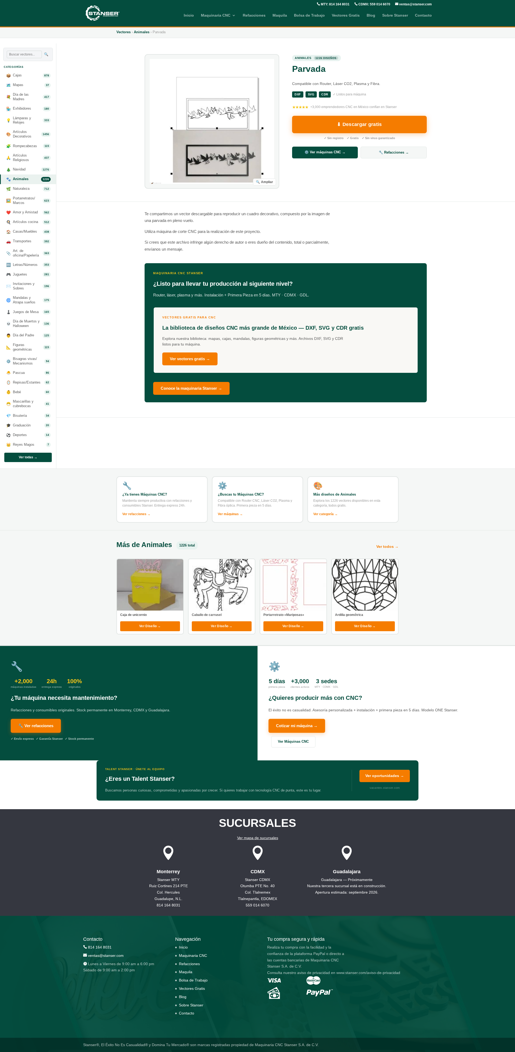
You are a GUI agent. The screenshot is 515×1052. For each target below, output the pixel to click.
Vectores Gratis (346, 15)
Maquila (280, 15)
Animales (141, 32)
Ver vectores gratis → (190, 358)
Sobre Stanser (395, 15)
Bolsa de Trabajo (309, 15)
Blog (371, 15)
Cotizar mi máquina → (297, 725)
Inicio (189, 15)
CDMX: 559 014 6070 (374, 4)
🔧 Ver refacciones (35, 725)
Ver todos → (387, 546)
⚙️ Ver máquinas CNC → (324, 152)
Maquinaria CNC (215, 15)
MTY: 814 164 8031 (335, 4)
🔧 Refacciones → (394, 152)
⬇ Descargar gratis (359, 124)
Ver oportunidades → (384, 776)
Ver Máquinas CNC (293, 741)
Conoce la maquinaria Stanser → (191, 388)
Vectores (123, 32)
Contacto (423, 15)
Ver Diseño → (150, 626)
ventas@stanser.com (415, 4)
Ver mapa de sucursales (257, 838)
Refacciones (254, 15)
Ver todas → (28, 457)
